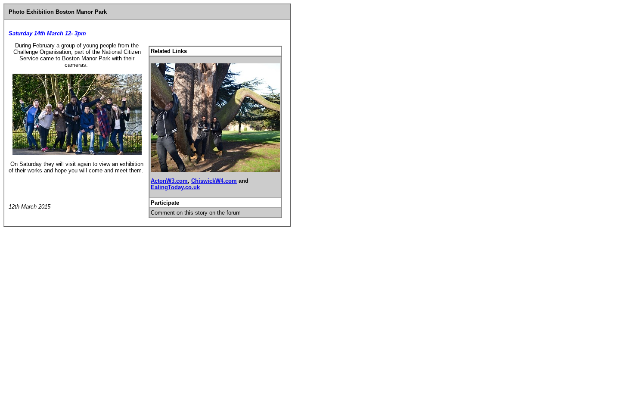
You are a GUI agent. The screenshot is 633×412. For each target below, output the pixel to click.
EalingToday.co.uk (175, 187)
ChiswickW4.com (214, 181)
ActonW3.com (169, 181)
